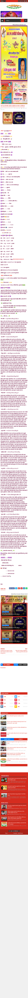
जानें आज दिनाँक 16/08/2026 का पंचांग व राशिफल (11, 627)
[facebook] (19, 1)
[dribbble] (23, 1)
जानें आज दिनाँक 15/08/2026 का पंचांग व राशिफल (11, 641)
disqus (20, 664)
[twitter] (21, 1)
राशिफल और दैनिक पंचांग (5, 611)
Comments (21, 739)
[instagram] (24, 1)
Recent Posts (7, 739)
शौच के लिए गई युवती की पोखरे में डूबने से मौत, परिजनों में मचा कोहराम (17, 742)
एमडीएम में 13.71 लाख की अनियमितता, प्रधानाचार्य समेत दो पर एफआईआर (17, 759)
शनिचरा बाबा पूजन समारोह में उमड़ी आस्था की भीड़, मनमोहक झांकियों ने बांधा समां (17, 748)
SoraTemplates (10, 833)
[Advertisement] (14, 658)
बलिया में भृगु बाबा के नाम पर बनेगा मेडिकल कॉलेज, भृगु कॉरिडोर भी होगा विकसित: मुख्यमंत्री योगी (16, 753)
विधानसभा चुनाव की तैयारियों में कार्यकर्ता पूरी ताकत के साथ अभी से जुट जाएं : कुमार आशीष (16, 722)
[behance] (26, 1)
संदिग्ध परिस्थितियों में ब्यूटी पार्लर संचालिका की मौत (15, 716)
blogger (16, 664)
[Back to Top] (19, 831)
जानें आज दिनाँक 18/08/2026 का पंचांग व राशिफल (11, 614)
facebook (25, 664)
